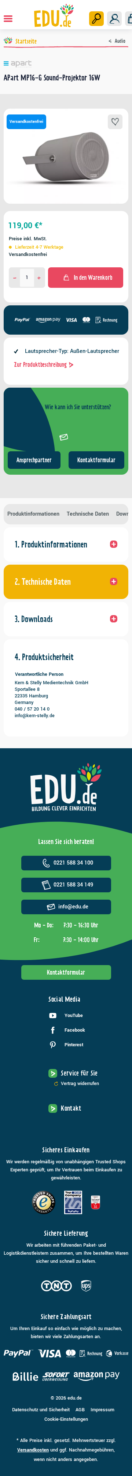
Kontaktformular (96, 460)
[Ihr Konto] (114, 18)
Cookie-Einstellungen (66, 1419)
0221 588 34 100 (73, 863)
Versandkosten (33, 1450)
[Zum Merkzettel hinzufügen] (115, 121)
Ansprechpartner (34, 460)
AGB (80, 1410)
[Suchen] (96, 18)
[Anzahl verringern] (15, 277)
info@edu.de (73, 907)
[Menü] (8, 18)
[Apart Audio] (66, 64)
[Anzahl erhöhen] (39, 277)
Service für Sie (79, 1073)
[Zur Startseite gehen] (53, 15)
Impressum (102, 1410)
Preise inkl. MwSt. (28, 239)
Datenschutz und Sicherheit (41, 1410)
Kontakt (71, 1108)
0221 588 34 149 (73, 885)
